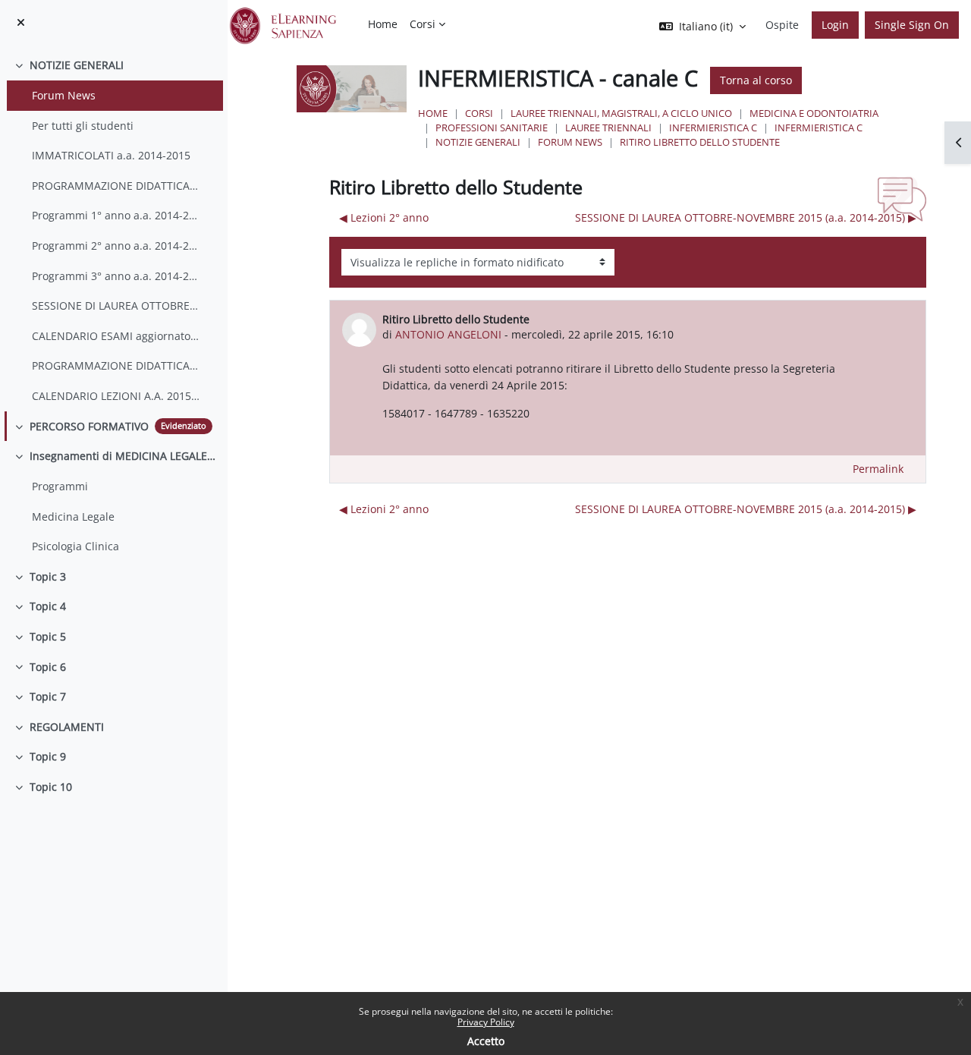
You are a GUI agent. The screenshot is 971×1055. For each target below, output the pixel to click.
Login (835, 24)
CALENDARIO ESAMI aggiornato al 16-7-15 (116, 336)
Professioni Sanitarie (491, 127)
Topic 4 (48, 606)
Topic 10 (51, 786)
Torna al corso (756, 80)
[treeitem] (113, 230)
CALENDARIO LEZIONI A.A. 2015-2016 (116, 396)
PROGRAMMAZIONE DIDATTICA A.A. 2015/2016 (116, 365)
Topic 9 (48, 756)
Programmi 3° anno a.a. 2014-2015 (116, 276)
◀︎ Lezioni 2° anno (384, 217)
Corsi (479, 113)
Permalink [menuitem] (878, 468)
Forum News (64, 95)
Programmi (60, 486)
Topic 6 (48, 667)
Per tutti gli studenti (83, 125)
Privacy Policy (485, 1022)
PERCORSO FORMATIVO (89, 426)
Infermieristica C (713, 127)
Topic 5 (48, 636)
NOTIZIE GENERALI (77, 65)
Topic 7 (48, 696)
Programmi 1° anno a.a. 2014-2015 (116, 215)
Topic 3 (48, 576)
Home (433, 113)
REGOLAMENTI (67, 727)
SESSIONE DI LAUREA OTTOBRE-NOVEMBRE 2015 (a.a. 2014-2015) (116, 305)
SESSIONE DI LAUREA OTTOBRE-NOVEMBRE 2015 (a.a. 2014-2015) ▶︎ (745, 217)
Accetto (485, 1041)
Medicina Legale (73, 516)
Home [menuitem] (383, 24)
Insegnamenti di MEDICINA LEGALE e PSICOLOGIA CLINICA (123, 456)
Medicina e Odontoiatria (813, 113)
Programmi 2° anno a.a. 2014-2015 (116, 245)
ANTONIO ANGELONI (448, 334)
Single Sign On (912, 24)
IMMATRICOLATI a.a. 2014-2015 (111, 155)
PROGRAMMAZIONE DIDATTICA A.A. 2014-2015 (116, 185)
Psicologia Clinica (75, 546)
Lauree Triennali (608, 127)
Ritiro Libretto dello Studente (700, 142)
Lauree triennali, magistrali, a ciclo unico (621, 113)
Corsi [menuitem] (422, 24)
